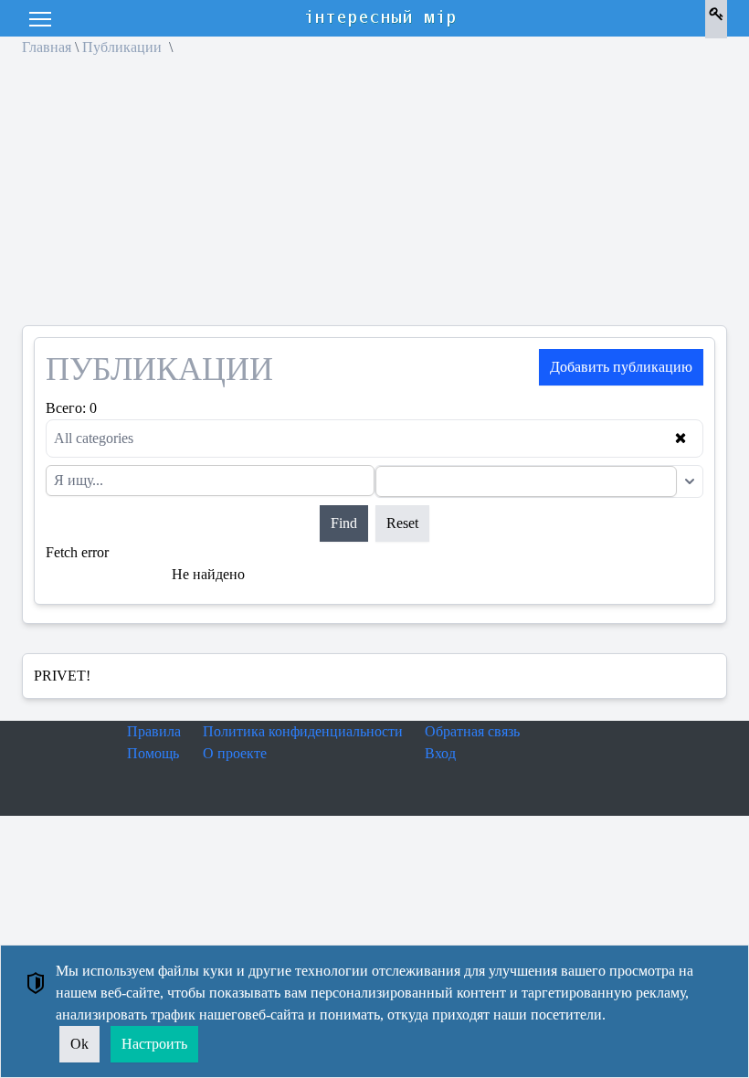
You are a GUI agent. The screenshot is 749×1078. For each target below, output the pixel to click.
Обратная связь (472, 731)
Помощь (153, 753)
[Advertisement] (374, 197)
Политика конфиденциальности (303, 731)
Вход (440, 753)
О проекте (235, 753)
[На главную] (382, 18)
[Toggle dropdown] (689, 481)
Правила (154, 731)
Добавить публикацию (621, 367)
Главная (46, 47)
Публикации (123, 47)
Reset (402, 523)
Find (344, 523)
